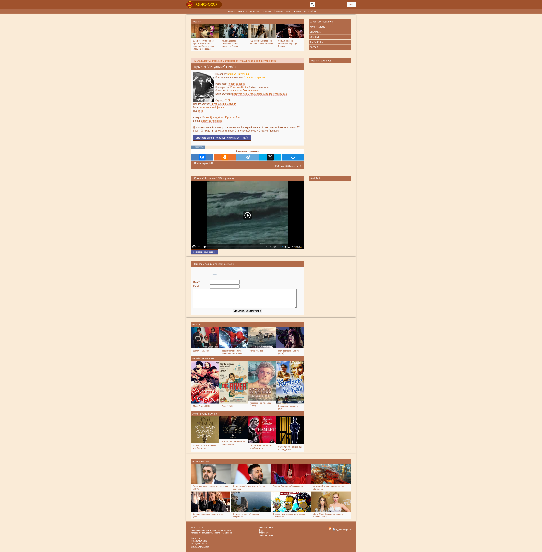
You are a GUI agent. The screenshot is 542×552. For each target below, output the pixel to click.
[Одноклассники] (225, 157)
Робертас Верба (236, 83)
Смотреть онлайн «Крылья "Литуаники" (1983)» (222, 137)
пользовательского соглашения (217, 532)
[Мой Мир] (293, 157)
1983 (241, 60)
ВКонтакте (264, 532)
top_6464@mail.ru (199, 540)
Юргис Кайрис (233, 117)
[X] (270, 157)
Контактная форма (200, 546)
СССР (199, 60)
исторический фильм (212, 107)
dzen (261, 530)
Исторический (230, 60)
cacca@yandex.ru (199, 543)
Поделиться (200, 147)
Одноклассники (266, 535)
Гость (351, 4)
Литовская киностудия (257, 60)
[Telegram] (247, 157)
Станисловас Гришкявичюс (242, 90)
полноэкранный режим (204, 251)
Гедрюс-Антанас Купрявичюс (270, 94)
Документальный (212, 60)
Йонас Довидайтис (213, 117)
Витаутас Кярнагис (242, 94)
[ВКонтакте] (202, 157)
